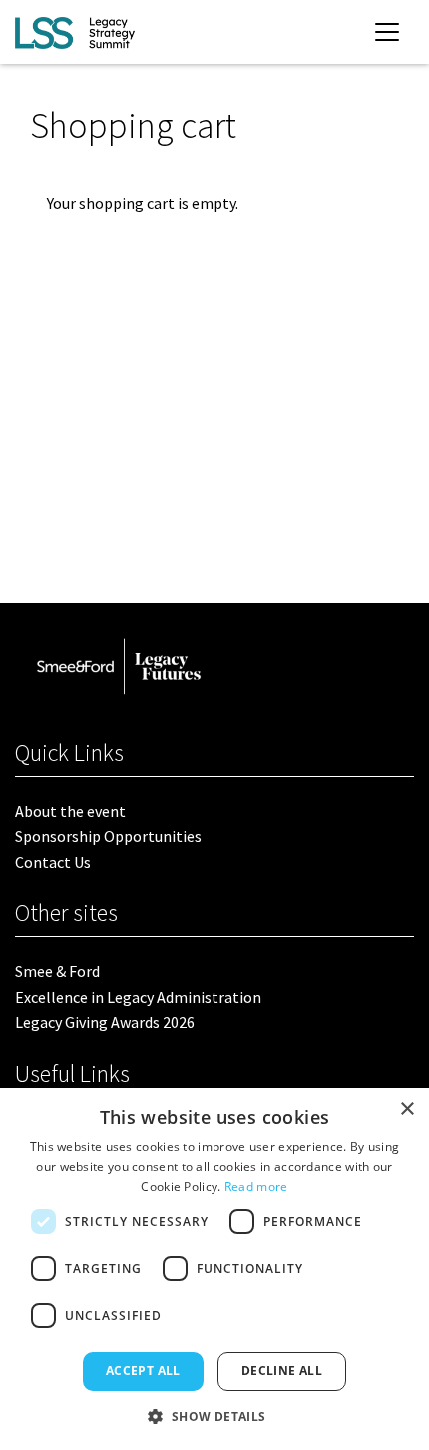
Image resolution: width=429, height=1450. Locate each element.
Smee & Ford (57, 971)
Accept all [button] (143, 1370)
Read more (256, 1186)
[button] (214, 1416)
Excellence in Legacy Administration (138, 997)
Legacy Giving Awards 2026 (105, 1022)
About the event (70, 811)
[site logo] (75, 32)
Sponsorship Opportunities (108, 836)
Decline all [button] (281, 1370)
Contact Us (53, 862)
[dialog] (214, 1269)
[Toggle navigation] (387, 32)
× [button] (406, 1109)
